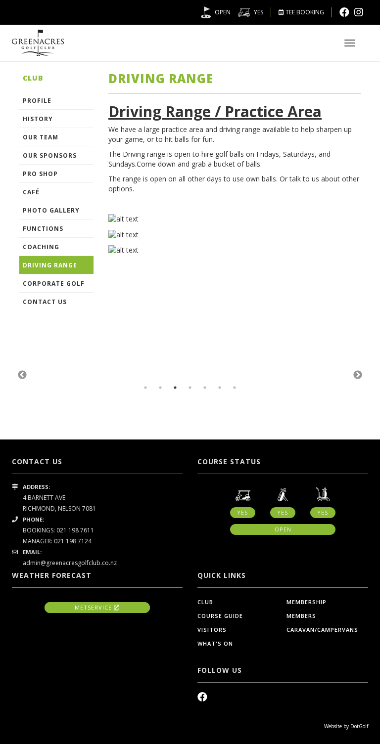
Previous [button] (22, 375)
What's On (215, 643)
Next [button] (358, 375)
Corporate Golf (54, 283)
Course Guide (220, 615)
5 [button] (205, 388)
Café (31, 192)
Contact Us (45, 302)
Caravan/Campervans (322, 629)
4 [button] (190, 388)
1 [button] (145, 388)
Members (301, 615)
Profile (37, 100)
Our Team (40, 137)
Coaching (41, 247)
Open (223, 12)
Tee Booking (304, 12)
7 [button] (234, 388)
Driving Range (50, 265)
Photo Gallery (51, 210)
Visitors (212, 629)
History (38, 119)
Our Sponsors (50, 155)
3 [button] (175, 388)
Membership (306, 602)
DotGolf (359, 726)
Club (205, 602)
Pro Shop (40, 174)
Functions (43, 228)
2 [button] (160, 388)
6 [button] (220, 388)
